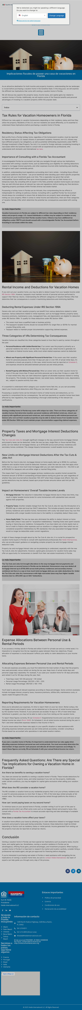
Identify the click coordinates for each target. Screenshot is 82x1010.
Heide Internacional (69, 540)
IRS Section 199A (8, 294)
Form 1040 (26, 720)
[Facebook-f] (2, 910)
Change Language (56, 15)
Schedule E (73, 362)
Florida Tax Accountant (22, 811)
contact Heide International (55, 858)
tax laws (39, 149)
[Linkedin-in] (6, 910)
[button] (77, 107)
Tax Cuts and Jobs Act (14, 440)
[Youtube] (10, 910)
